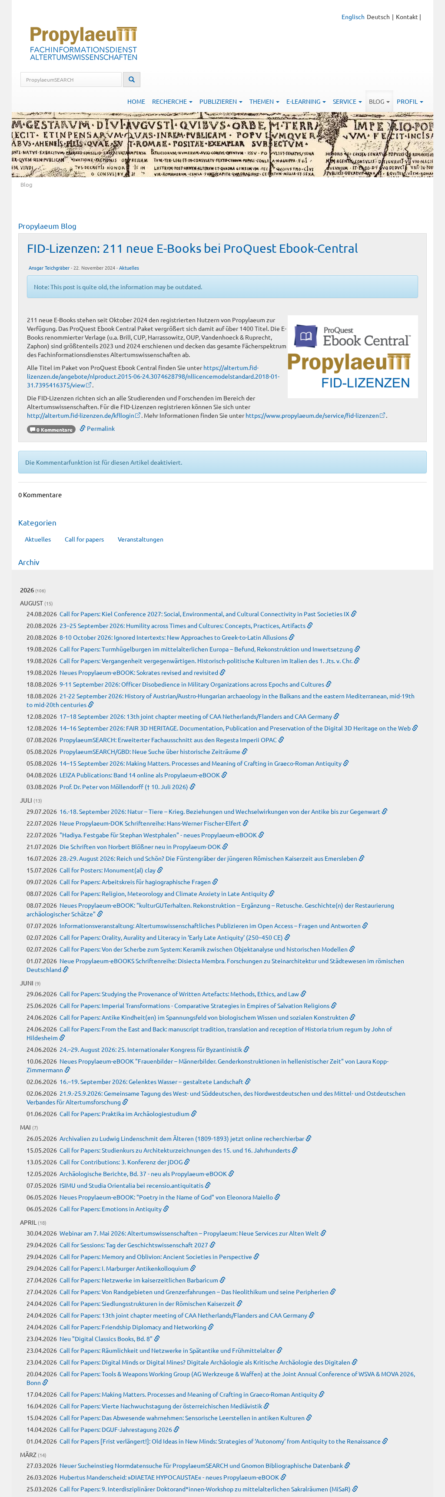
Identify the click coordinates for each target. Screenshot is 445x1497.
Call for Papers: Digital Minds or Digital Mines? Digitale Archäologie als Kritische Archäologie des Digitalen (206, 1362)
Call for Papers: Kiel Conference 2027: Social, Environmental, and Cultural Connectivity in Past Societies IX (205, 614)
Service (345, 101)
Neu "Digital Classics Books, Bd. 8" (107, 1338)
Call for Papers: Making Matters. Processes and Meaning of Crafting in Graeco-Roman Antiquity (189, 1394)
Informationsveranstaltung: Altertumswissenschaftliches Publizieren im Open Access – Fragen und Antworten (211, 925)
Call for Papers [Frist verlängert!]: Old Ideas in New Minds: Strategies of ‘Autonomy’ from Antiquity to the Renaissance (221, 1441)
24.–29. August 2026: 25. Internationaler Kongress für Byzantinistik (151, 1049)
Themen (262, 101)
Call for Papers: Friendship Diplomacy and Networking (134, 1327)
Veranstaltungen (140, 539)
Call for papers (84, 539)
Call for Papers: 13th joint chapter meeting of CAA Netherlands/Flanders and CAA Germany (184, 1315)
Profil (408, 101)
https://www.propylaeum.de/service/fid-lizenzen (312, 415)
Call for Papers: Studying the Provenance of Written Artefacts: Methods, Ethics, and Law (180, 994)
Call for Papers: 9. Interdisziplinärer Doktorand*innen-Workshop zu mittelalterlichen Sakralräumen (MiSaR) (206, 1489)
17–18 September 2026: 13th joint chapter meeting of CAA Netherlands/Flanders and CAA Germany (196, 716)
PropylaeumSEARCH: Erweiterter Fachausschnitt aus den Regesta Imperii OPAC (169, 740)
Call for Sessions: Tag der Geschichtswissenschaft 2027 (134, 1245)
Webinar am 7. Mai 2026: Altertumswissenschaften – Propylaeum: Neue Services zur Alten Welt (190, 1233)
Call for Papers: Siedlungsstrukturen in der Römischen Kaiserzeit (148, 1303)
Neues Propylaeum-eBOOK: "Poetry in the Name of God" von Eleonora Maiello (167, 1197)
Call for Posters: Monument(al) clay (108, 870)
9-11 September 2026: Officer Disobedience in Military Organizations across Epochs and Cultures (192, 684)
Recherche (170, 101)
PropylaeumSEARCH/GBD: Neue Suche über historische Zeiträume (151, 751)
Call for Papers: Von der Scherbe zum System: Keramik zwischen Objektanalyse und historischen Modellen (204, 949)
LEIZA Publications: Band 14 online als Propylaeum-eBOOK (140, 775)
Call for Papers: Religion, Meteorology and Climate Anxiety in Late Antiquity (164, 893)
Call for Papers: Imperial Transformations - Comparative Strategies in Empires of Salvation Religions (195, 1005)
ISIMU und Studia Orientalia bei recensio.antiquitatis (132, 1185)
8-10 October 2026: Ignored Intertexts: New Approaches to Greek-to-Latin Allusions (174, 637)
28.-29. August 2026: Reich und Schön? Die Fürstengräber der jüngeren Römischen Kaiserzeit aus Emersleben (209, 858)
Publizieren (218, 101)
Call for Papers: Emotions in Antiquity (111, 1209)
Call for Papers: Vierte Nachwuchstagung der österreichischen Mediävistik (161, 1406)
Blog (377, 101)
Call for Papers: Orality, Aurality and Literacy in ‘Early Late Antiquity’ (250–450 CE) (172, 937)
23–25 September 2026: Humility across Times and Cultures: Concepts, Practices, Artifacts (183, 625)
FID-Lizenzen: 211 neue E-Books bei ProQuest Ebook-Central (192, 248)
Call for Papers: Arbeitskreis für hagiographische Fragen (136, 882)
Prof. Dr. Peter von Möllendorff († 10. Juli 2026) (124, 786)
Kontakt (407, 16)
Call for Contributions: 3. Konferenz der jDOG (122, 1162)
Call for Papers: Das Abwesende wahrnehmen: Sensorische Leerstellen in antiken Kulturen (183, 1417)
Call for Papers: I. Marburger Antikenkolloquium (125, 1268)
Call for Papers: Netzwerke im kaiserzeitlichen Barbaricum (139, 1280)
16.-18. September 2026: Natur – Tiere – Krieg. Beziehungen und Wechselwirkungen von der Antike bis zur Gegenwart (221, 811)
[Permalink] (354, 614)
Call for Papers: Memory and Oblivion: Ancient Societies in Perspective (156, 1256)
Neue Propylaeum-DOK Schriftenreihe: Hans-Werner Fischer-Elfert (151, 823)
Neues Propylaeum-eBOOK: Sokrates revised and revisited (139, 672)
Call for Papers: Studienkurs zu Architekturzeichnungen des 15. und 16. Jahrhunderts (176, 1150)
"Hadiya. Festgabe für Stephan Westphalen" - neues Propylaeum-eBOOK (159, 835)
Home (136, 101)
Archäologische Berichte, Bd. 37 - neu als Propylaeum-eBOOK (144, 1173)
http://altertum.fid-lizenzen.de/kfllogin (80, 415)
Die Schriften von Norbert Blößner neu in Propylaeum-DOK (141, 846)
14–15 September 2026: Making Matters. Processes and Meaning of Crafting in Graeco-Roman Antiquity (201, 763)
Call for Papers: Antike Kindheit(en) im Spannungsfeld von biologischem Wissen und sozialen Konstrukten (204, 1017)
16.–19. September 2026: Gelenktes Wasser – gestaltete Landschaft (152, 1081)
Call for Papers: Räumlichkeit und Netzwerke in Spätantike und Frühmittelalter (168, 1350)
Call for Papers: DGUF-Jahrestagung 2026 (116, 1429)
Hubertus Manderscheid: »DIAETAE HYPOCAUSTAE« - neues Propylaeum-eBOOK (170, 1477)
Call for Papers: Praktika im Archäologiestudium (125, 1113)
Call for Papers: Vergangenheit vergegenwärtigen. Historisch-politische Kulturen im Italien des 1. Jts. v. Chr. (207, 660)
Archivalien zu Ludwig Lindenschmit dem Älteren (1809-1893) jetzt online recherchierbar (183, 1138)
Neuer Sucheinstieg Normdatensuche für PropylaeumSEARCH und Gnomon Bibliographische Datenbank (202, 1465)
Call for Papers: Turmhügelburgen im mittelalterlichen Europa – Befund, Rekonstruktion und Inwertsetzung (207, 649)
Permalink (100, 428)
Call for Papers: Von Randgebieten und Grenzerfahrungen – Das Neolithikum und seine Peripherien (195, 1291)
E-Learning (304, 101)
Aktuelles (129, 267)
